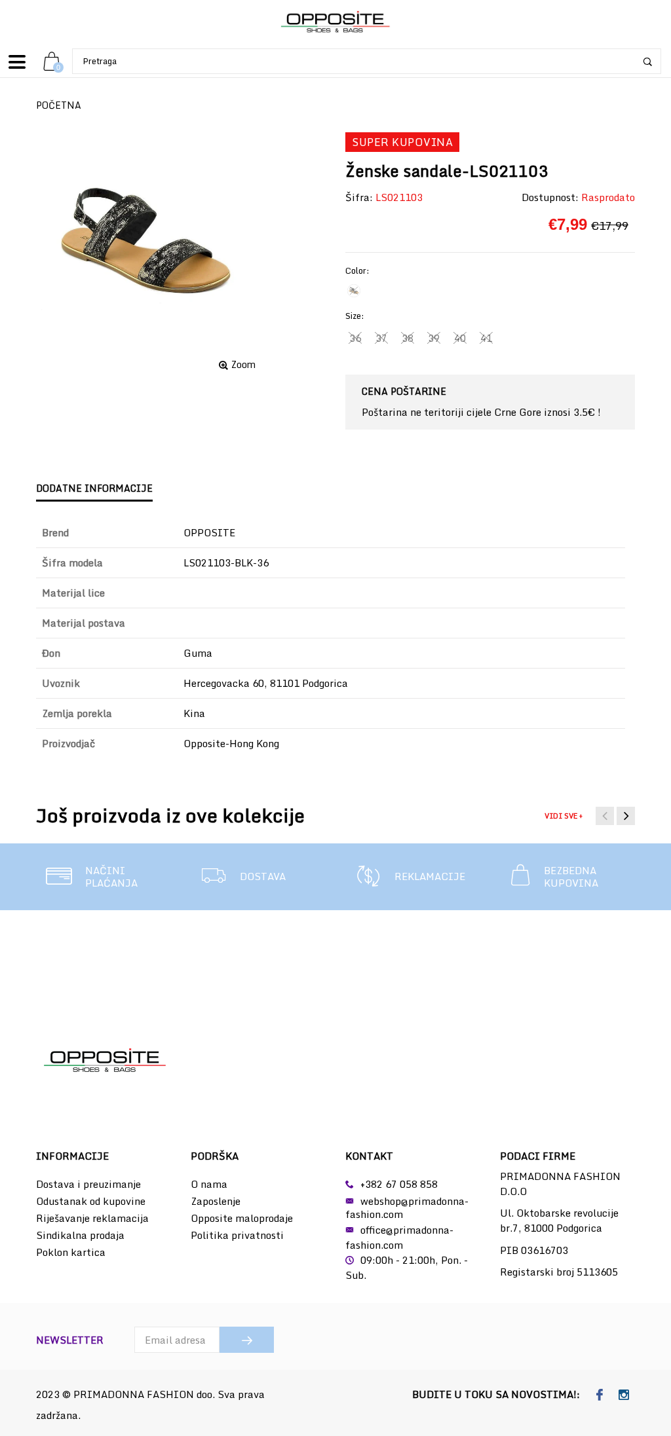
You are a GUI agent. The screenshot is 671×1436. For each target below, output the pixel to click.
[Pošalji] (247, 1340)
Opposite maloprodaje (242, 1218)
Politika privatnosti (237, 1235)
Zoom (243, 364)
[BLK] (354, 291)
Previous (605, 816)
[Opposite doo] (335, 22)
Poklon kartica (70, 1252)
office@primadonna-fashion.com (399, 1237)
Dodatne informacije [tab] (94, 488)
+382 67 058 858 (399, 1184)
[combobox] (366, 61)
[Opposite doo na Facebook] (600, 1395)
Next (626, 816)
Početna (58, 105)
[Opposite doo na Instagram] (624, 1395)
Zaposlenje (215, 1201)
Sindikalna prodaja (80, 1235)
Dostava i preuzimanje (88, 1184)
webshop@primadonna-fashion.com (407, 1207)
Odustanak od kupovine (90, 1201)
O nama (209, 1184)
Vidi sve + (564, 816)
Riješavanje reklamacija (92, 1218)
